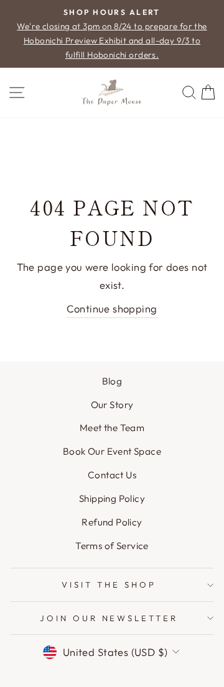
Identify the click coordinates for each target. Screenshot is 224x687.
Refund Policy (112, 522)
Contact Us (112, 475)
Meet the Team (112, 428)
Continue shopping (112, 308)
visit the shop (109, 584)
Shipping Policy (112, 498)
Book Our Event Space (112, 451)
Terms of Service (112, 546)
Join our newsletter (109, 618)
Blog (112, 381)
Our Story (112, 405)
